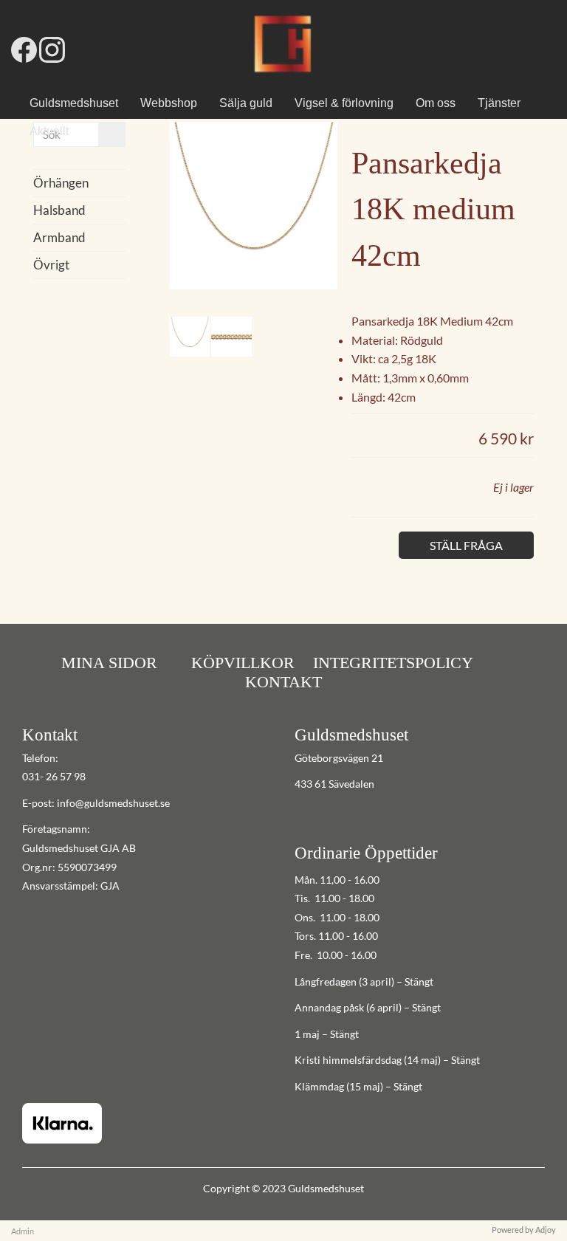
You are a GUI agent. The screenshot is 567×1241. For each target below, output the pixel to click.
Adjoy (545, 1229)
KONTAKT (283, 682)
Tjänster (499, 103)
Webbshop (168, 103)
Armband (59, 237)
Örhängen (61, 182)
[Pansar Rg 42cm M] (253, 285)
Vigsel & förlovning (344, 103)
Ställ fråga (466, 545)
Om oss (436, 103)
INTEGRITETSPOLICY (393, 662)
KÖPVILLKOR (243, 662)
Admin (22, 1231)
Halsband (59, 210)
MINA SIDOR (109, 662)
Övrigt (51, 264)
